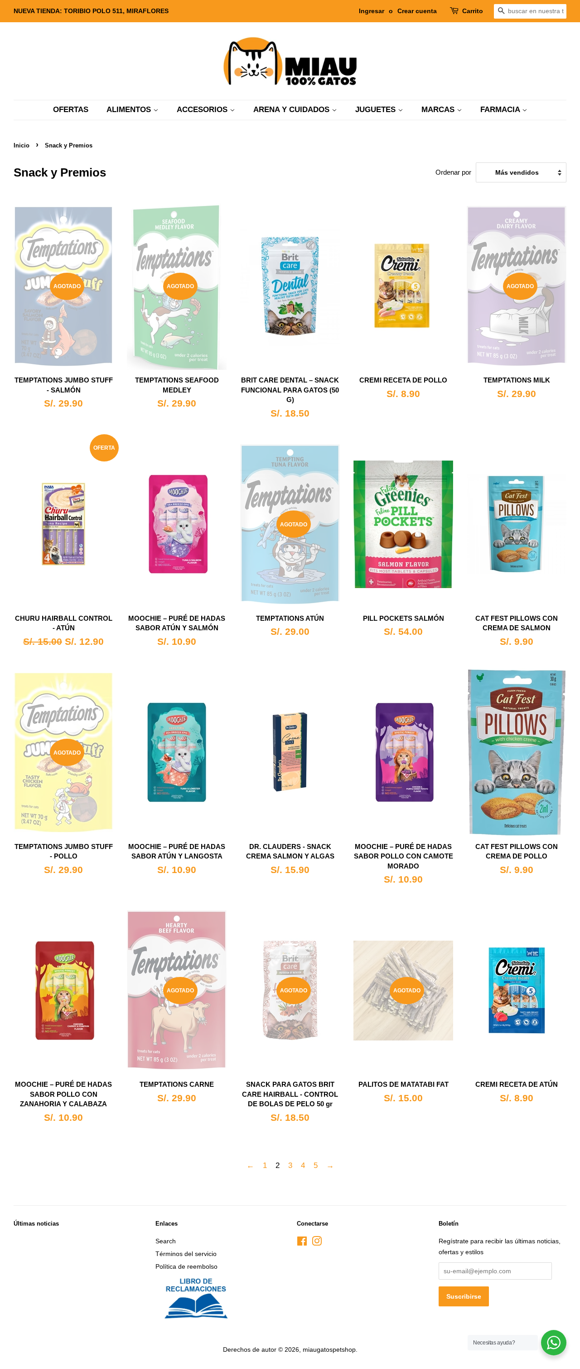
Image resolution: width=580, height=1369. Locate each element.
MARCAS (439, 109)
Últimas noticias (36, 1223)
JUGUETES (376, 109)
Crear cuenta (417, 11)
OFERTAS (70, 109)
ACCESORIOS (203, 109)
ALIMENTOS (129, 109)
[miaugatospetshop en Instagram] (317, 1242)
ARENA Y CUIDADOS (292, 109)
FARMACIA (501, 109)
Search (165, 1241)
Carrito (472, 11)
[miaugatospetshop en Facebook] (302, 1242)
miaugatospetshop (329, 1349)
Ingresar (371, 11)
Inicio (21, 145)
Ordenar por (453, 172)
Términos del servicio (186, 1253)
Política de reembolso (186, 1266)
